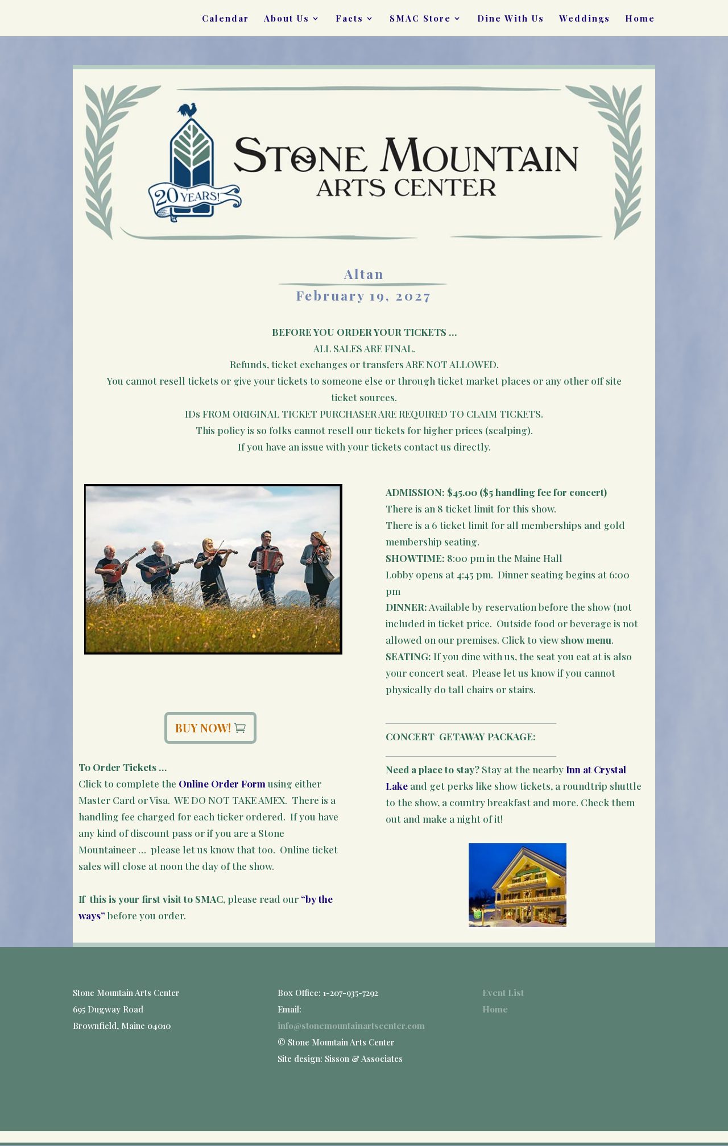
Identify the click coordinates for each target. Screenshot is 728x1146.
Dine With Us (510, 19)
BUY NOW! (203, 727)
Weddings (584, 19)
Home (640, 19)
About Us (286, 19)
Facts (349, 19)
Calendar (225, 19)
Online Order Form (222, 783)
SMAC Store (420, 19)
